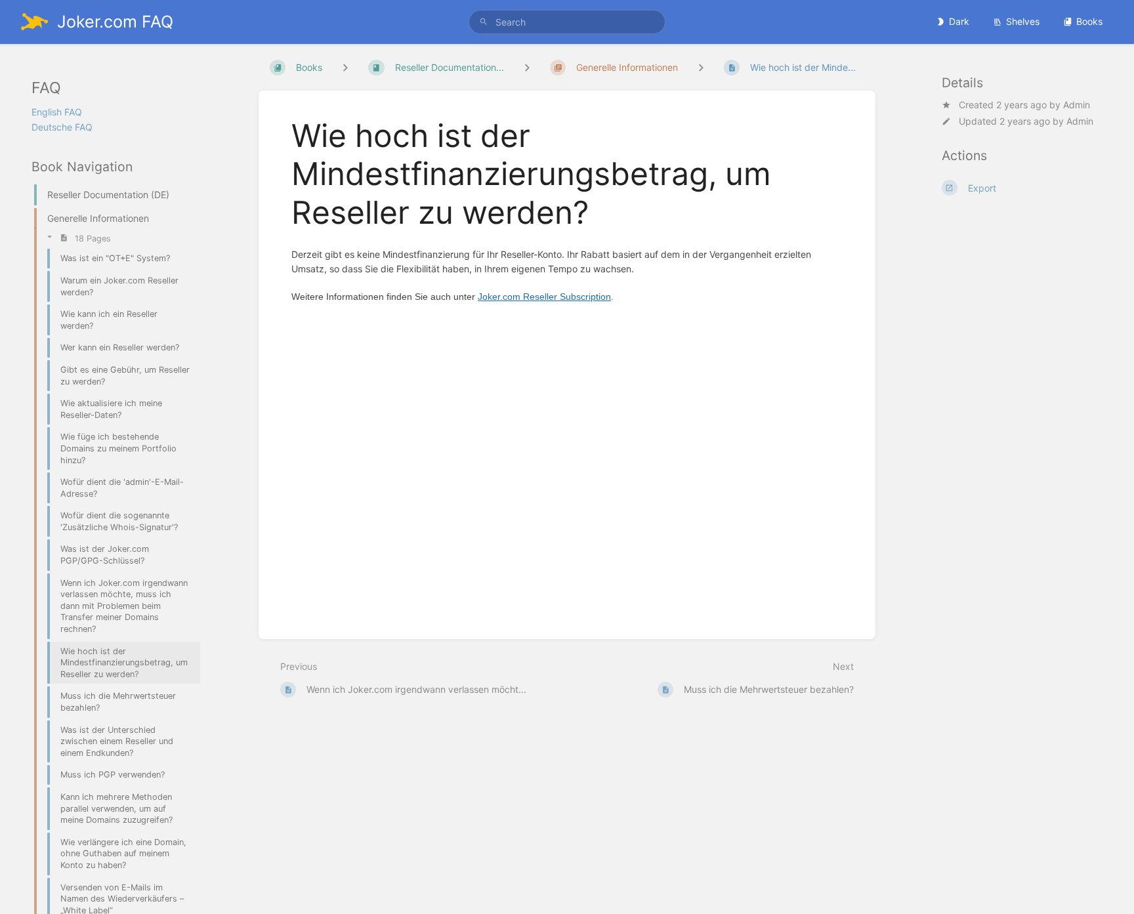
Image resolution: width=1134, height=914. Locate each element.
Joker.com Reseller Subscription (544, 296)
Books (1089, 21)
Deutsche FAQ (62, 127)
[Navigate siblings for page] (701, 67)
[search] (567, 22)
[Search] (483, 22)
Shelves (1023, 21)
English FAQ (57, 111)
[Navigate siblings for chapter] (527, 67)
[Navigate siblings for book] (345, 67)
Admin (1076, 104)
